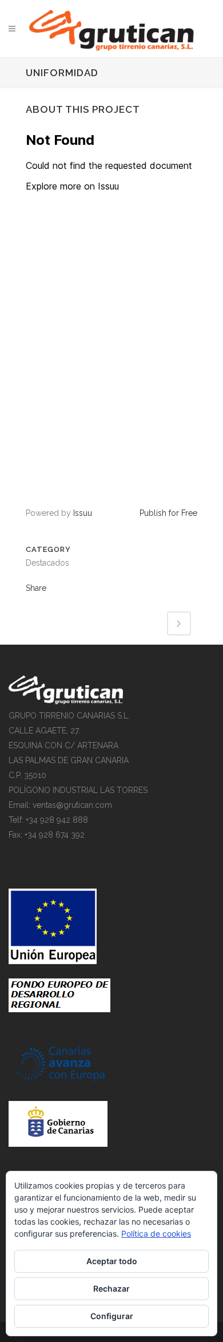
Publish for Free (168, 513)
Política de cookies (156, 1233)
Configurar (111, 1316)
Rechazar (111, 1288)
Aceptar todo (111, 1261)
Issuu (82, 513)
